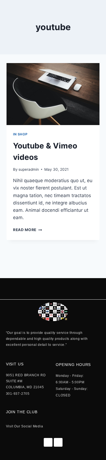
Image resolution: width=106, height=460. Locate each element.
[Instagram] (58, 442)
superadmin (28, 169)
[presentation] (53, 94)
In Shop (20, 134)
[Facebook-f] (48, 442)
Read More (27, 230)
